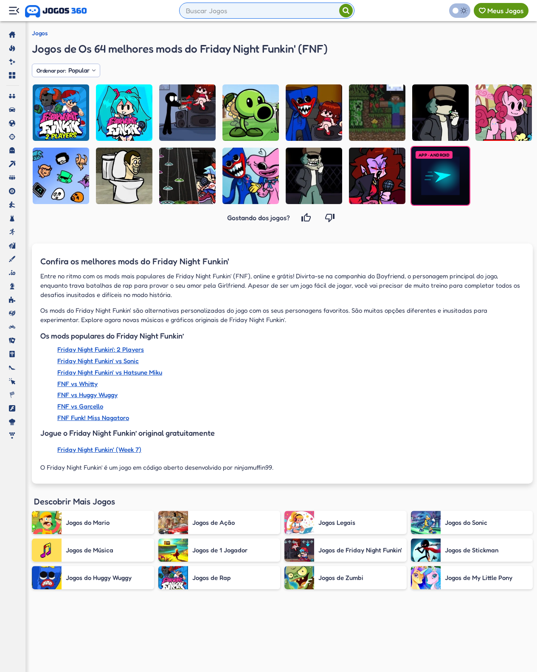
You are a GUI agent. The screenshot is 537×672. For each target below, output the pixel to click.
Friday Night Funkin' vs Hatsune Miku (109, 372)
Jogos (40, 33)
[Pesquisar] (346, 10)
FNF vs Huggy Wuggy (87, 395)
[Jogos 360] (56, 11)
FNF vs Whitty (77, 384)
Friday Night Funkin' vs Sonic (98, 361)
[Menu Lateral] (13, 10)
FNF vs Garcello (80, 406)
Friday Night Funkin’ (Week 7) (99, 449)
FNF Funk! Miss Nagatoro (93, 418)
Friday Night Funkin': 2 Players (100, 349)
